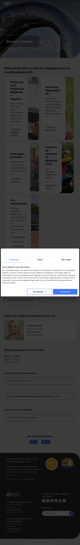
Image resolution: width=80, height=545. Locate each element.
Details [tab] (40, 260)
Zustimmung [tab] (14, 260)
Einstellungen (38, 292)
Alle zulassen (65, 292)
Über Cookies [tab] (66, 260)
